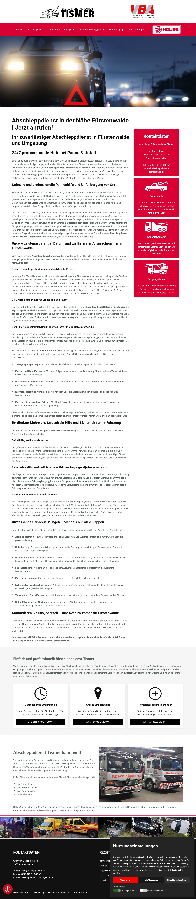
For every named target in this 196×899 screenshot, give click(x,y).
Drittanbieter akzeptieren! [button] (177, 880)
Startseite (18, 29)
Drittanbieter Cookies (157, 890)
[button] (16, 828)
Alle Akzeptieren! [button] (151, 880)
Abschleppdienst (35, 29)
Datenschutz (105, 870)
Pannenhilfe (54, 29)
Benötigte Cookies (129, 890)
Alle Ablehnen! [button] (125, 880)
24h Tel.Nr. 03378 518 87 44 (40, 722)
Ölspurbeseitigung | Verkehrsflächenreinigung (101, 29)
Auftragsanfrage (136, 29)
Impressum (104, 875)
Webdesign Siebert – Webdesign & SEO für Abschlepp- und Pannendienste (50, 892)
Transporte (69, 29)
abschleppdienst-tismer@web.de (37, 877)
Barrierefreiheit (107, 861)
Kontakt (103, 880)
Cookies (103, 865)
